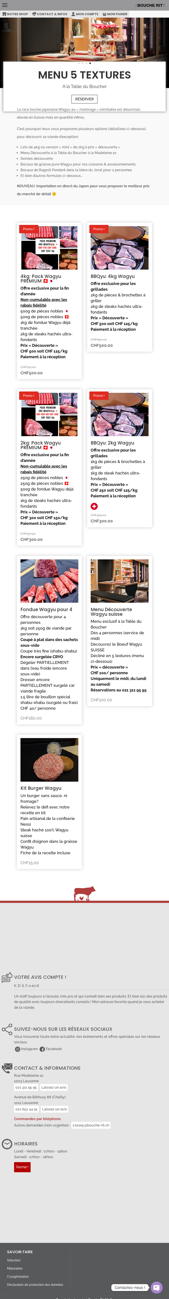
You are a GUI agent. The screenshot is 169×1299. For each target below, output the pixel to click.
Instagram (29, 1049)
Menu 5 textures (84, 75)
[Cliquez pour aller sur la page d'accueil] (151, 5)
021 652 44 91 (26, 1109)
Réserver (84, 99)
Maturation (14, 1268)
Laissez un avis (54, 1087)
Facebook (54, 1049)
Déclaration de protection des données (35, 1284)
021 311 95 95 (26, 1087)
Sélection (13, 1260)
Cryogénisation (18, 1276)
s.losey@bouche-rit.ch (91, 1125)
